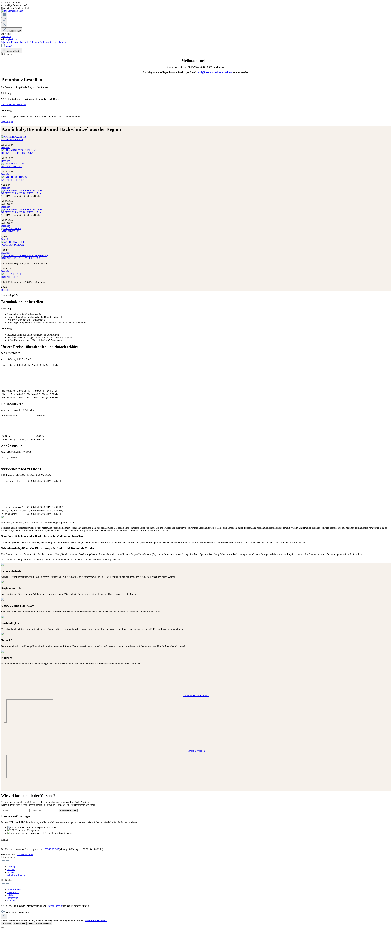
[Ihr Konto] (4, 24)
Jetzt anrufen (7, 121)
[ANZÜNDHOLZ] (11, 228)
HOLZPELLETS (9, 277)
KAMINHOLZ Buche (12, 139)
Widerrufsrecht (14, 889)
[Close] (2, 927)
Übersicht (6, 42)
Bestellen (5, 147)
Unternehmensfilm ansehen (196, 695)
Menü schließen (14, 31)
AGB (10, 895)
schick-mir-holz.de (16, 875)
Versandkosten (55, 906)
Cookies (11, 900)
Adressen (34, 42)
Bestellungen (60, 42)
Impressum (12, 898)
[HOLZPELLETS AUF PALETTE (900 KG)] (24, 255)
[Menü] (4, 14)
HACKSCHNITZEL (11, 166)
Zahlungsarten (46, 42)
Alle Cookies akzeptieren (39, 923)
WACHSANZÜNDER (12, 244)
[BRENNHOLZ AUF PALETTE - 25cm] (22, 190)
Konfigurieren (19, 923)
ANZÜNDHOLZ (10, 231)
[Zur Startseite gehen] (12, 10)
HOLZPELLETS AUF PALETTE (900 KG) (23, 258)
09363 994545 (52, 849)
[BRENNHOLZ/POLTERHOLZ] (18, 150)
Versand (11, 872)
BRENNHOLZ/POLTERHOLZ (17, 153)
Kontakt (11, 869)
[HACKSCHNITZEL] (12, 163)
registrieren (11, 39)
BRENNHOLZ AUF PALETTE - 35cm (21, 212)
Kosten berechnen (68, 810)
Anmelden (6, 36)
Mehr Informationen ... (96, 920)
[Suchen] (4, 19)
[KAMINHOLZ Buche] (13, 136)
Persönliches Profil (20, 42)
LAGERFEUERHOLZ (12, 180)
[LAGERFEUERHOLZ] (14, 177)
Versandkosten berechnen (13, 104)
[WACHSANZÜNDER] (13, 242)
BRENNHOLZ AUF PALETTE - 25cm (21, 193)
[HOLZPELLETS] (11, 274)
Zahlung (11, 866)
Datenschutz (13, 892)
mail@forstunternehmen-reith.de (214, 72)
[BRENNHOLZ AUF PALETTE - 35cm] (22, 209)
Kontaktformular (25, 854)
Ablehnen (6, 923)
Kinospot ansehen (196, 751)
